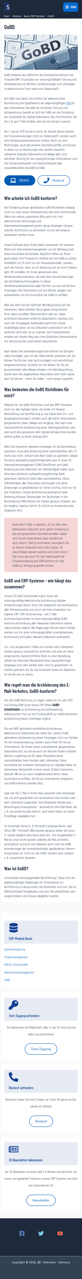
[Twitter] (41, 1233)
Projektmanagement (16, 957)
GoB (68, 103)
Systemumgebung (14, 949)
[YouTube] (60, 1233)
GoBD (7, 980)
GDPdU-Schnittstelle (16, 964)
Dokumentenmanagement (19, 972)
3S (39, 1262)
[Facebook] (22, 1233)
